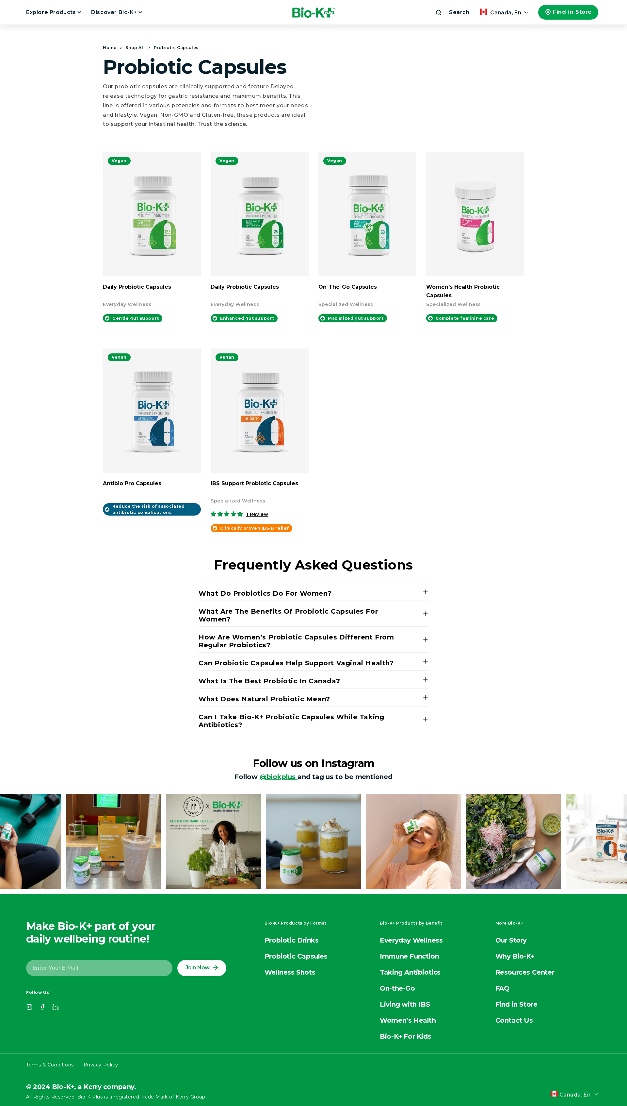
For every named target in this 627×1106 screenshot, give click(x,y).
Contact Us (514, 1020)
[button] (452, 12)
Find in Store (572, 12)
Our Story (511, 940)
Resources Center (525, 972)
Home (109, 47)
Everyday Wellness (411, 940)
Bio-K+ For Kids (405, 1036)
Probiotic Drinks (292, 940)
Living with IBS (405, 1004)
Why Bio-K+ (515, 956)
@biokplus (278, 777)
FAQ (502, 988)
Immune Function (409, 956)
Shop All (135, 47)
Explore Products (51, 12)
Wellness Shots (290, 972)
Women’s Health (408, 1020)
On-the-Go (397, 988)
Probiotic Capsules (176, 47)
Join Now (197, 967)
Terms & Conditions (50, 1065)
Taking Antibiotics (410, 972)
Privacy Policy (101, 1065)
